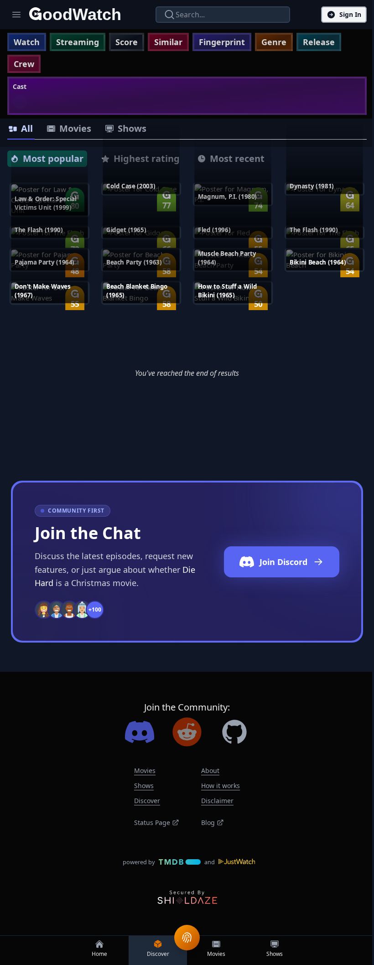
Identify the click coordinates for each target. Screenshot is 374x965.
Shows (144, 785)
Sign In (350, 14)
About (210, 770)
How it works (220, 785)
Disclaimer (217, 800)
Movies (145, 770)
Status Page (152, 822)
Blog (208, 822)
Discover (147, 800)
